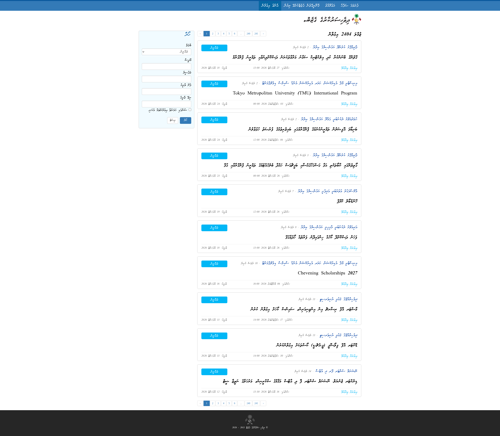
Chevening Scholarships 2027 (327, 273)
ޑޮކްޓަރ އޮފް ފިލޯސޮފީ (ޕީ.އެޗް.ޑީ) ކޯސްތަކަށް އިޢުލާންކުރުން (317, 345)
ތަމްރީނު (214, 48)
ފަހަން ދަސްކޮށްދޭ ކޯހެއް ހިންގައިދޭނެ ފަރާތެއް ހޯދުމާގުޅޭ (321, 237)
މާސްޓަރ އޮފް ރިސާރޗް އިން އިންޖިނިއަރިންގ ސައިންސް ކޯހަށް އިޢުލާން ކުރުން (304, 309)
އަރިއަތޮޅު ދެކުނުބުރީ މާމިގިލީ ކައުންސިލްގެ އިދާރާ (328, 227)
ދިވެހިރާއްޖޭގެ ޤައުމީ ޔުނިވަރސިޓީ (337, 299)
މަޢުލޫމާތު (330, 5)
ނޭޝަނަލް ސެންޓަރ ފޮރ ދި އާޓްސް (335, 371)
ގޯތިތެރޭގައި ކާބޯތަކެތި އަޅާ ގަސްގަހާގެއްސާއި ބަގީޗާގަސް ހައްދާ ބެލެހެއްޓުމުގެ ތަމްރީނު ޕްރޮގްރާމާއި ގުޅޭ (290, 165)
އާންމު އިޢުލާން (270, 5)
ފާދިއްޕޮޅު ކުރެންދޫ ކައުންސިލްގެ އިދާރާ (334, 47)
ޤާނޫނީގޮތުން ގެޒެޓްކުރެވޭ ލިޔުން (301, 5)
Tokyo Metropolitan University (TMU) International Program (295, 93)
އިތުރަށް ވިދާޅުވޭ (349, 68)
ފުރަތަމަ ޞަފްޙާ (349, 5)
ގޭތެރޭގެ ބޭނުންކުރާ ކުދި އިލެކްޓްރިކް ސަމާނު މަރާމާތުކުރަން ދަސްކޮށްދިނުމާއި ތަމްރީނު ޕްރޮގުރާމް (295, 57)
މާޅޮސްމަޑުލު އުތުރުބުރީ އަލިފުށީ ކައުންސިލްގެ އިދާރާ (326, 191)
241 (256, 33)
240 (248, 33)
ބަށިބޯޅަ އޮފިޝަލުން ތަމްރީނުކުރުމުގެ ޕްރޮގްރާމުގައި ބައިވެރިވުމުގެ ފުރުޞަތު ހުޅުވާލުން (303, 129)
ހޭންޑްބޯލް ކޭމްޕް (347, 201)
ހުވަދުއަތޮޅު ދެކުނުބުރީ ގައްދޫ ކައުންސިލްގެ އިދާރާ (328, 119)
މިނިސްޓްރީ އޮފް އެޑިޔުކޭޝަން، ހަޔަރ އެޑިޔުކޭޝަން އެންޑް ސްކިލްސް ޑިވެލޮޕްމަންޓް (308, 83)
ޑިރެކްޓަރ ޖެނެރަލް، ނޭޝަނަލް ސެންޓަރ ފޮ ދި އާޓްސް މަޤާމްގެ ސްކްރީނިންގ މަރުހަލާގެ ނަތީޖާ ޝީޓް (290, 381)
